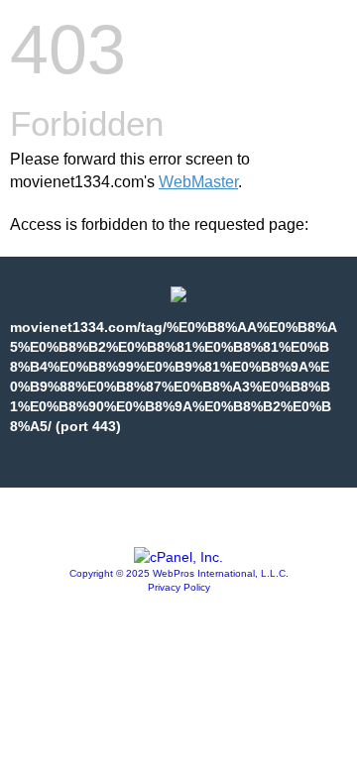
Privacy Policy (179, 587)
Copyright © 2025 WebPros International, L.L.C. (179, 573)
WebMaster (198, 181)
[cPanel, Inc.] (178, 557)
